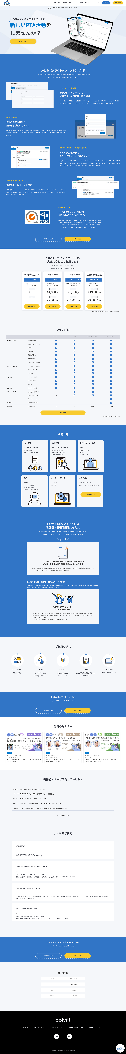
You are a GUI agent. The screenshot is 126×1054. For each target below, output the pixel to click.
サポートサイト (96, 3)
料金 (55, 3)
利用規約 (25, 1028)
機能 (59, 3)
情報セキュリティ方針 (57, 1028)
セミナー (71, 3)
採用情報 (91, 1028)
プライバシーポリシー (40, 1028)
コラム (101, 1028)
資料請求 (65, 3)
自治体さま (87, 3)
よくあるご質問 (79, 3)
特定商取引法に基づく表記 (76, 1028)
